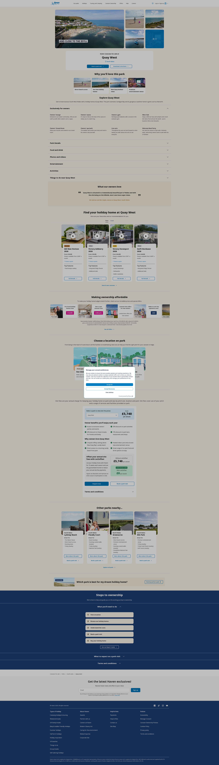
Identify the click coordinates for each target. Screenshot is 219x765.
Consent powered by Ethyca (125, 396)
